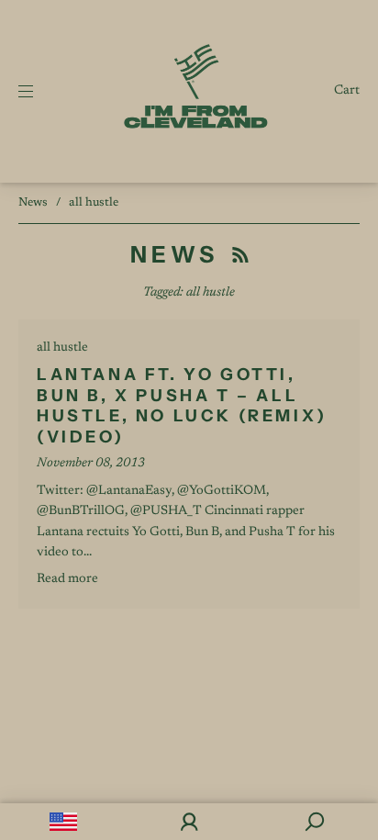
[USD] (63, 821)
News (33, 202)
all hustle (62, 348)
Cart (347, 90)
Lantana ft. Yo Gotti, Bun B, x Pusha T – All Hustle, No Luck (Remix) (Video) (182, 405)
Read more (67, 579)
